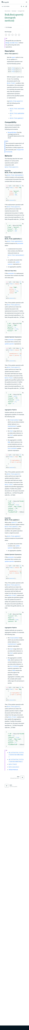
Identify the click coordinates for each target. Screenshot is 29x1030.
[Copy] (23, 68)
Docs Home (7, 11)
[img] (6, 35)
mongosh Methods (22, 11)
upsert (13, 57)
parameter (20, 243)
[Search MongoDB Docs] (21, 6)
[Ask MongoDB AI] (24, 6)
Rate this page (8, 31)
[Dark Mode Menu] (26, 6)
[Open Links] (26, 2)
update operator (9, 344)
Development (15, 11)
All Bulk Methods (13, 769)
